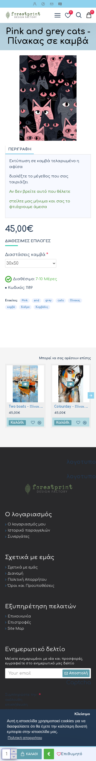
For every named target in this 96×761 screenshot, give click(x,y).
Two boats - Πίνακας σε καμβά (26, 406)
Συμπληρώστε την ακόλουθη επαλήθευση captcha (21, 702)
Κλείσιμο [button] (82, 714)
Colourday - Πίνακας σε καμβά (72, 406)
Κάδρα (25, 307)
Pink (25, 301)
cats (61, 301)
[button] (5, 395)
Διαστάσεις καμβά (25, 254)
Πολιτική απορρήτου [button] (25, 738)
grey (48, 301)
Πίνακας (75, 301)
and (36, 301)
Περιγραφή (19, 149)
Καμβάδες (42, 307)
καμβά (11, 307)
